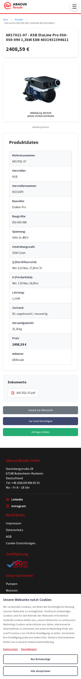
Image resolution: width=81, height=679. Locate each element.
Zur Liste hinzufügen (40, 421)
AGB (9, 536)
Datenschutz (14, 530)
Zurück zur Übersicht (40, 410)
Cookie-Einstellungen (20, 543)
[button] (40, 92)
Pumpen (19, 19)
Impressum (13, 523)
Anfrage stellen (40, 432)
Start (5, 19)
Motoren (12, 590)
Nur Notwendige (40, 659)
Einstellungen (29, 649)
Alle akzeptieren (40, 671)
